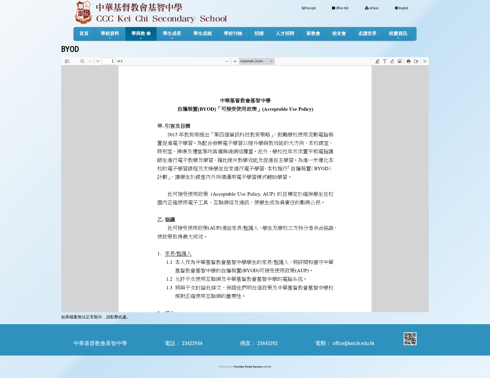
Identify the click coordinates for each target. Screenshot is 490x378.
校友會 (339, 33)
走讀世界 (367, 33)
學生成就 (202, 33)
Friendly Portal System (248, 366)
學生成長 (172, 33)
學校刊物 (233, 33)
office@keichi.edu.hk (353, 343)
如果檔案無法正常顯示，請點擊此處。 (96, 316)
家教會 (313, 33)
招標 (259, 33)
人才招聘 (285, 33)
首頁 (84, 33)
